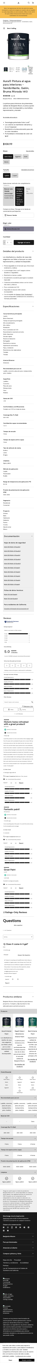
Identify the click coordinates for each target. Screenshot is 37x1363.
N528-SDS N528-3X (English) (12, 576)
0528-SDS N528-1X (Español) (12, 547)
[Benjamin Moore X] (24, 1227)
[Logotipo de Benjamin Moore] (18, 3)
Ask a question (18, 925)
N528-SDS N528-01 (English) (12, 584)
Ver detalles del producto (10, 117)
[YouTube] (16, 1227)
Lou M (5, 872)
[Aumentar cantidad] (11, 242)
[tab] (6, 69)
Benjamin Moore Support (10, 973)
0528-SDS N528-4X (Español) (12, 563)
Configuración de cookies (23, 1356)
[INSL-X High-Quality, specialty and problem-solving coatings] (11, 1296)
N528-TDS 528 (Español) (11, 598)
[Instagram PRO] (12, 1227)
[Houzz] (28, 1227)
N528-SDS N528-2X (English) (12, 572)
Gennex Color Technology (24, 294)
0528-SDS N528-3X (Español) (12, 559)
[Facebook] (3, 1227)
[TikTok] (8, 1231)
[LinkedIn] (3, 1231)
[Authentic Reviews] (11, 622)
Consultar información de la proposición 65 (16, 608)
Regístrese (6, 1218)
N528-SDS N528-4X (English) (12, 580)
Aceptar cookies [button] (26, 1360)
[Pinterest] (20, 1227)
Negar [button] (10, 1360)
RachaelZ (6, 726)
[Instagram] (8, 1227)
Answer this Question (24, 955)
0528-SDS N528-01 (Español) (12, 555)
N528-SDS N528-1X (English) (12, 567)
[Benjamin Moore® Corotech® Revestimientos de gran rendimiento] (11, 1282)
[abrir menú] (4, 3)
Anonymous (7, 811)
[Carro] (33, 3)
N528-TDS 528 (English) (10, 594)
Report (21, 783)
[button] (29, 3)
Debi (4, 947)
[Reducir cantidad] (4, 242)
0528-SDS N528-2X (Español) (12, 551)
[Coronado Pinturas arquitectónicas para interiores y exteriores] (11, 1309)
